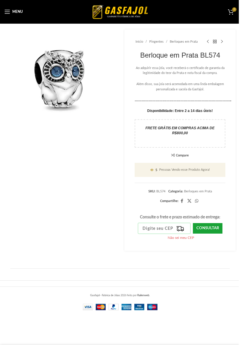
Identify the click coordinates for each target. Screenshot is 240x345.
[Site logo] (120, 11)
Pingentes (156, 41)
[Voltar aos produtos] (214, 41)
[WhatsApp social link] (196, 201)
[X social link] (189, 201)
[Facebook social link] (182, 201)
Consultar (207, 228)
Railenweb (143, 295)
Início (139, 41)
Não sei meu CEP (181, 237)
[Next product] (221, 41)
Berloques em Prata (184, 41)
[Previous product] (207, 41)
